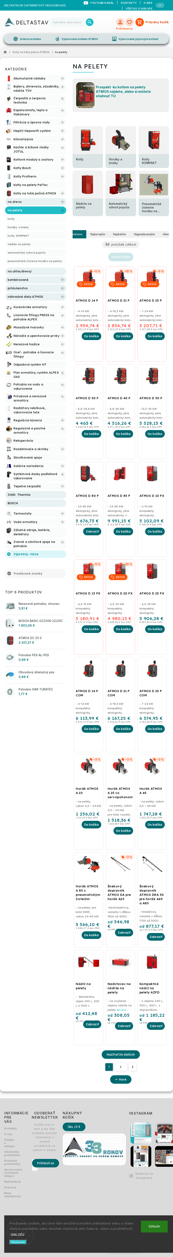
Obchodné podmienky (9, 1153)
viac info (17, 1234)
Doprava (9, 1187)
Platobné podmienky (9, 1162)
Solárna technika (27, 38)
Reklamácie (9, 1181)
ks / (74, 1127)
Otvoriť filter (120, 257)
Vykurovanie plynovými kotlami (135, 38)
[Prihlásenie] (120, 22)
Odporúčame (74, 234)
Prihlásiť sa (45, 1163)
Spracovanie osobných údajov (9, 1173)
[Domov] (6, 52)
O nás (8, 1134)
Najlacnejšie (97, 234)
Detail (92, 531)
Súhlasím (154, 1226)
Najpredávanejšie (144, 234)
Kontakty (9, 1128)
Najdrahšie (119, 234)
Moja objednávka (9, 1194)
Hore (122, 1079)
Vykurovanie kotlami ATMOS (76, 38)
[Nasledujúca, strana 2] (121, 1067)
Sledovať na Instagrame (144, 1175)
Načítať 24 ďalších (121, 1054)
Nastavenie (18, 1242)
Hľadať (89, 22)
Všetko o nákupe (139, 8)
